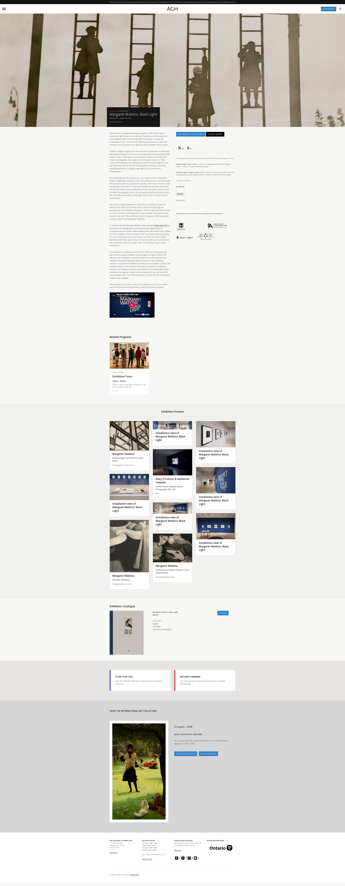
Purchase (223, 613)
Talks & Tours (117, 372)
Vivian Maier (159, 225)
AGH (172, 9)
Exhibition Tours (122, 376)
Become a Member (215, 134)
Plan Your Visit (147, 859)
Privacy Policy (134, 875)
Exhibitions (114, 111)
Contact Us (113, 853)
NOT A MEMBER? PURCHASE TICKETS (191, 134)
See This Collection (208, 754)
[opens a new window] (180, 148)
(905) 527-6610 (114, 848)
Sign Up (177, 850)
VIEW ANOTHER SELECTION (185, 754)
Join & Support (328, 9)
